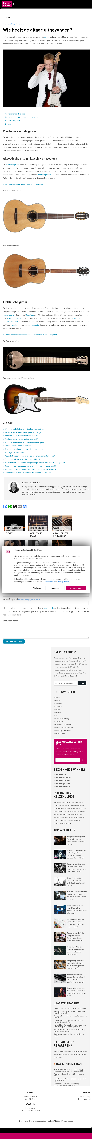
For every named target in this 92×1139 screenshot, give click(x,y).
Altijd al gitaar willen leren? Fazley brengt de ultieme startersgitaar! (69, 1070)
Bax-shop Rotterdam (62, 780)
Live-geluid (58, 721)
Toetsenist (58, 706)
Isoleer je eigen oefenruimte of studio (69, 1035)
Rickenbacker (9, 314)
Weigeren (37, 588)
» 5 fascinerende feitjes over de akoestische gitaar (24, 442)
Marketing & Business (62, 730)
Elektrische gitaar (12, 120)
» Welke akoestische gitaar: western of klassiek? (23, 184)
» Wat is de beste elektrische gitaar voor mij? (22, 432)
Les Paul (15, 325)
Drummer (58, 703)
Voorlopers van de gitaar (15, 113)
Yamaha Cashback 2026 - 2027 (64, 1074)
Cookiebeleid (49, 581)
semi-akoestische (14, 318)
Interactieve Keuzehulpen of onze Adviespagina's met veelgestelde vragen (69, 814)
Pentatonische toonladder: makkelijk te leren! (70, 1012)
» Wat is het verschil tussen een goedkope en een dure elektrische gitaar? (34, 462)
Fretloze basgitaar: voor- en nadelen (70, 1017)
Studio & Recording (61, 718)
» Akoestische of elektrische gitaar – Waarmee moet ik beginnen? (30, 334)
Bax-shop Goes (60, 774)
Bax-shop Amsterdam (62, 777)
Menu (8, 17)
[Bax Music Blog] (8, 8)
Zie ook (8, 124)
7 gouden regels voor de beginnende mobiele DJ (68, 1021)
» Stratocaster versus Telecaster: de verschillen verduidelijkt (28, 472)
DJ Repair (59, 1057)
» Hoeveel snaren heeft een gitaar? (17, 445)
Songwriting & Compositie (64, 727)
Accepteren (77, 588)
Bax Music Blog (9, 24)
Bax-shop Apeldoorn (62, 783)
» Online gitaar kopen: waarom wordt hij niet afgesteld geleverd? (30, 469)
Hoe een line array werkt (77, 1008)
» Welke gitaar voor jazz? (13, 452)
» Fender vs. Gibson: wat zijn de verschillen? (21, 459)
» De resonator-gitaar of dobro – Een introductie (23, 449)
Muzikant (57, 712)
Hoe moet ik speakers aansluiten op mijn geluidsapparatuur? (70, 1026)
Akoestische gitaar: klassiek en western (21, 117)
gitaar (46, 37)
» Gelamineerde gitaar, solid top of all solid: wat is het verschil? (29, 466)
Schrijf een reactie (10, 620)
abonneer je (49, 608)
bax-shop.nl (30, 1108)
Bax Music (72, 658)
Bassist (57, 700)
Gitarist (21, 24)
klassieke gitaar (12, 164)
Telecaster (35, 325)
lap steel (30, 314)
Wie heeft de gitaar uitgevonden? (37, 30)
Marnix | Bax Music (61, 1025)
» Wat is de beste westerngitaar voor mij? (20, 439)
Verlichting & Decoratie (63, 724)
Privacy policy (63, 581)
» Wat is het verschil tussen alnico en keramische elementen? (29, 455)
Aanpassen (55, 588)
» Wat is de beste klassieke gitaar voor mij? (21, 435)
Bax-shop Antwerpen (62, 786)
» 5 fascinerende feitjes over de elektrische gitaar (23, 429)
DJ (55, 715)
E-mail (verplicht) (21, 599)
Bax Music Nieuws (69, 1064)
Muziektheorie (59, 733)
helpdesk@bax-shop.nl (30, 1110)
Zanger (57, 709)
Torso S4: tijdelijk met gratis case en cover (69, 1079)
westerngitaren (44, 174)
